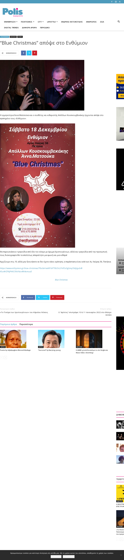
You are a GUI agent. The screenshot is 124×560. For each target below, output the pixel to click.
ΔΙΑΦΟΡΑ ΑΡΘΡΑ (29, 27)
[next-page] (5, 357)
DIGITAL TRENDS (11, 27)
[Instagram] (116, 1)
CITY (40, 21)
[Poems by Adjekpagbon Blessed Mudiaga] (17, 339)
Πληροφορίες (69, 557)
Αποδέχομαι (56, 557)
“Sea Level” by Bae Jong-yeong (49, 350)
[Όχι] (121, 555)
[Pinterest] (34, 53)
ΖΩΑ (102, 21)
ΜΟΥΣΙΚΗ (13, 37)
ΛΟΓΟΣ (3, 347)
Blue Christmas (61, 279)
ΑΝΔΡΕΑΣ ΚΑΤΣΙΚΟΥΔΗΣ (72, 21)
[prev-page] (1, 357)
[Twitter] (120, 1)
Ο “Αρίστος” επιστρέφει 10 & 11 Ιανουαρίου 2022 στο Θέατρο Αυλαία (84, 313)
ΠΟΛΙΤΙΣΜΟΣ (26, 21)
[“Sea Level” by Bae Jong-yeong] (56, 339)
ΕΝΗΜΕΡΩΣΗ (10, 21)
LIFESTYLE (51, 21)
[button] (119, 22)
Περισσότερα (26, 324)
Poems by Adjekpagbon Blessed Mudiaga (15, 350)
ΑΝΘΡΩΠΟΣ (91, 21)
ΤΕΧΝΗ (20, 37)
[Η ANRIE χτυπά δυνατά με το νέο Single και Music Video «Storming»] (93, 339)
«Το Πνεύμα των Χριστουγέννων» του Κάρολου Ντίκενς (24, 312)
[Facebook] (112, 1)
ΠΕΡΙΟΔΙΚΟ (45, 27)
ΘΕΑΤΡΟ (119, 501)
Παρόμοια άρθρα (8, 324)
